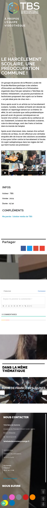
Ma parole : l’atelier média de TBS (17, 216)
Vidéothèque (15, 25)
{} (28, 306)
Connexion (42, 291)
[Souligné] (8, 306)
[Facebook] (5, 497)
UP (43, 498)
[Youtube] (26, 497)
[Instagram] (12, 497)
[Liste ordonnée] (14, 306)
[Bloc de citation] (19, 306)
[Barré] (11, 306)
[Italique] (6, 306)
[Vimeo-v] (19, 497)
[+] (30, 306)
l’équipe (11, 22)
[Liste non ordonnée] (17, 306)
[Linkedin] (12, 503)
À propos (12, 18)
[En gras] (3, 306)
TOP (43, 491)
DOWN (43, 504)
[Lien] (25, 306)
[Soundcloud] (32, 497)
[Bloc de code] (22, 306)
